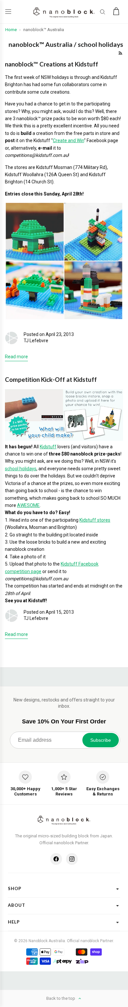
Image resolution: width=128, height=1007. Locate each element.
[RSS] (120, 52)
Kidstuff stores (94, 520)
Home (11, 29)
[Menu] (9, 11)
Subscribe (100, 740)
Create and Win (68, 140)
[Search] (102, 12)
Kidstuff (48, 446)
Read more (16, 356)
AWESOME (28, 505)
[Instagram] (72, 859)
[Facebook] (56, 859)
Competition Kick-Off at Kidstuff (51, 379)
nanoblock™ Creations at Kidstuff (51, 64)
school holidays (20, 468)
